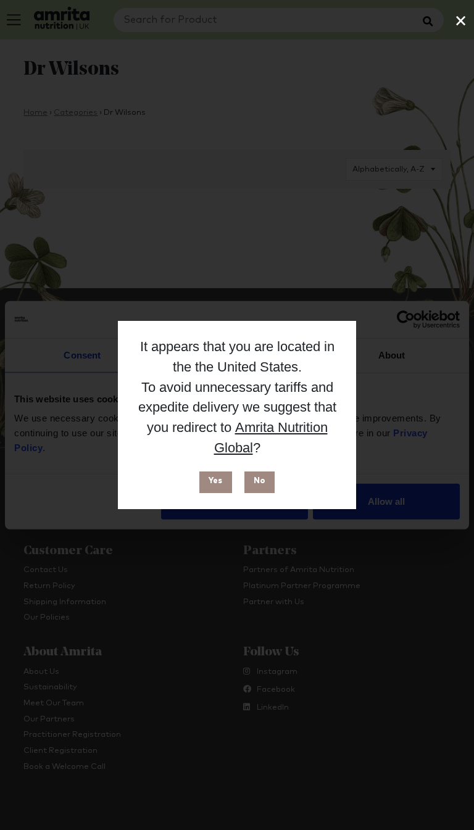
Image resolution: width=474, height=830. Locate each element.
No (259, 481)
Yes (215, 481)
